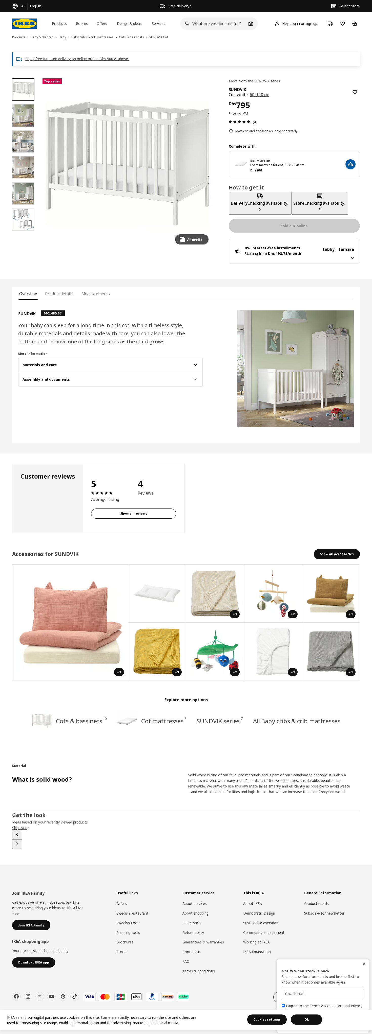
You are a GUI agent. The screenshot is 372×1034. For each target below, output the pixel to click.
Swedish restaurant (132, 913)
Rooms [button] (82, 23)
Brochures (124, 942)
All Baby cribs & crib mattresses (296, 721)
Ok (306, 1019)
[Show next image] (202, 163)
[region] (127, 163)
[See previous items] (17, 835)
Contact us (191, 951)
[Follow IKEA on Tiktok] (74, 996)
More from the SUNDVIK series (254, 81)
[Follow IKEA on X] (39, 996)
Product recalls (316, 903)
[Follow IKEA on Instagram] (28, 996)
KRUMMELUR (260, 161)
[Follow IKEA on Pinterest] (63, 996)
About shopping (195, 913)
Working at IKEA (256, 942)
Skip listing (20, 827)
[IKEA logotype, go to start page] (24, 24)
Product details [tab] (59, 293)
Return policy (193, 932)
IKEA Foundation (257, 951)
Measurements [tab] (95, 293)
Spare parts (191, 922)
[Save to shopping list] (355, 92)
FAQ (186, 961)
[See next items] (17, 844)
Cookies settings (267, 1019)
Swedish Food (127, 922)
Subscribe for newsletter (324, 913)
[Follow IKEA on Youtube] (51, 996)
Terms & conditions (198, 971)
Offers (121, 903)
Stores (121, 951)
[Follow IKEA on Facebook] (16, 996)
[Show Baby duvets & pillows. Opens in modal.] (157, 594)
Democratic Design (259, 913)
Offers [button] (102, 23)
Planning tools (128, 932)
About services (194, 903)
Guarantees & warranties (203, 942)
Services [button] (158, 23)
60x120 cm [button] (260, 94)
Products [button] (59, 23)
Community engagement (263, 932)
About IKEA (252, 903)
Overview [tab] (28, 293)
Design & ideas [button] (129, 23)
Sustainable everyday (260, 922)
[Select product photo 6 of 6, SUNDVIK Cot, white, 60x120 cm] (23, 219)
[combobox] (213, 23)
